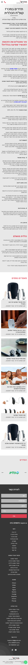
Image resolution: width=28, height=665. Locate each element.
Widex (14, 585)
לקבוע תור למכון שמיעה (20, 102)
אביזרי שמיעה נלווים (14, 565)
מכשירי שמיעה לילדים (14, 563)
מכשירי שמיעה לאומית (14, 632)
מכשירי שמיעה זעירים (14, 561)
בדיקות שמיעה (14, 611)
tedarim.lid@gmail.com (14, 640)
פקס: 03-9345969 (14, 645)
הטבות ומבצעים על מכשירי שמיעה (14, 623)
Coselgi (14, 594)
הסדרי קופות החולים (14, 609)
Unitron (14, 598)
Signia (14, 589)
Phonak (14, 601)
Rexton (14, 592)
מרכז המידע (22, 19)
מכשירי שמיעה (14, 558)
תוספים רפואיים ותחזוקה (14, 574)
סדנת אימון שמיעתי (14, 614)
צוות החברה (14, 536)
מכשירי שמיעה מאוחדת (14, 627)
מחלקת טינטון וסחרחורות (14, 620)
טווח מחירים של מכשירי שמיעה (14, 618)
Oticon (14, 583)
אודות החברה (14, 534)
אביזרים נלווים (14, 567)
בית (15, 18)
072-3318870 (5, 2)
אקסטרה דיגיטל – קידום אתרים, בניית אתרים (8, 662)
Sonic (14, 587)
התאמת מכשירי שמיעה (14, 616)
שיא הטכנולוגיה (14, 539)
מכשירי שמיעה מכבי (14, 629)
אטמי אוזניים (14, 572)
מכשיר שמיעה (13, 68)
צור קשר (14, 550)
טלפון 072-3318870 (14, 642)
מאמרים (14, 541)
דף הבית (14, 532)
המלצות (14, 545)
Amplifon (14, 596)
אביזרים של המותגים (14, 570)
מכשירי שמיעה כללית (14, 625)
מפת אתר (14, 548)
